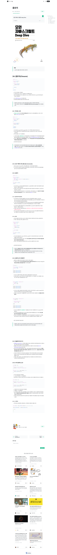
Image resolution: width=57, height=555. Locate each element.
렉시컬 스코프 (16, 113)
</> (13, 11)
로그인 (48, 1)
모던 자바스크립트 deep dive (19, 17)
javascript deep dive (16, 13)
